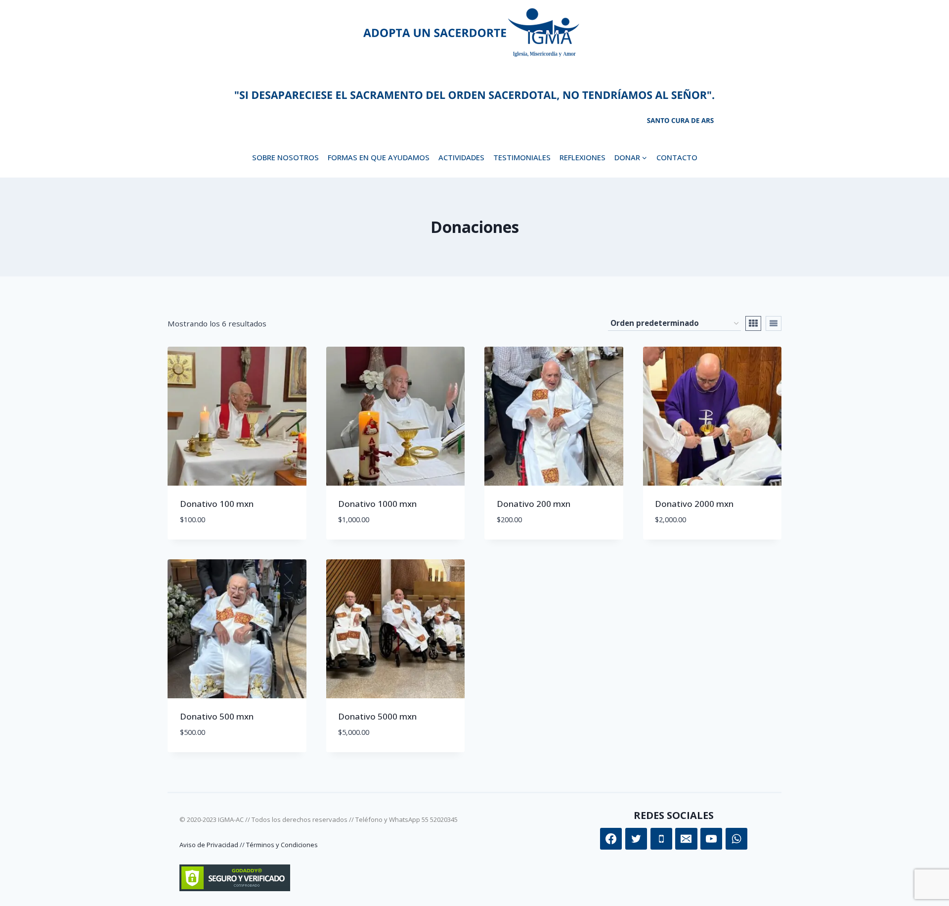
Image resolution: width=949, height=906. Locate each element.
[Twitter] (636, 839)
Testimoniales (522, 157)
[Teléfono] (661, 839)
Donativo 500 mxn (217, 716)
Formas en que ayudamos (379, 157)
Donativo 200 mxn (533, 503)
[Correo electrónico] (686, 839)
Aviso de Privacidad (208, 844)
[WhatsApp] (736, 839)
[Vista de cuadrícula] (753, 323)
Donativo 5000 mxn (377, 716)
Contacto (676, 157)
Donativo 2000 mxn (694, 503)
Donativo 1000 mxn (377, 503)
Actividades (461, 157)
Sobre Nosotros (285, 157)
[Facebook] (611, 839)
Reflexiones (582, 157)
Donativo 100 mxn (217, 503)
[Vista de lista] (773, 323)
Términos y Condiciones (282, 844)
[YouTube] (711, 839)
